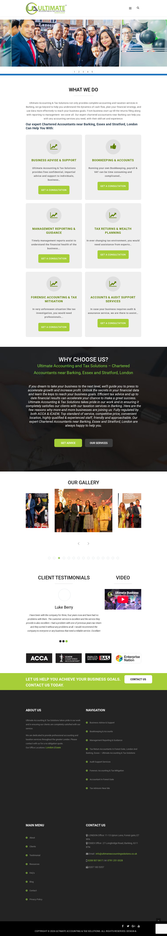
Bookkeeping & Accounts (101, 731)
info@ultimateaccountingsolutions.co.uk (116, 853)
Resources (34, 864)
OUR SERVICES (99, 443)
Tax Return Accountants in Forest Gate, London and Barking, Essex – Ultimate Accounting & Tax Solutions (111, 751)
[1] (60, 641)
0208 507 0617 (95, 860)
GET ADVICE (68, 443)
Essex (58, 747)
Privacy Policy (36, 899)
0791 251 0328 (115, 860)
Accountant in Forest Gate (102, 779)
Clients (33, 846)
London (49, 747)
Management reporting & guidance (106, 740)
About (32, 837)
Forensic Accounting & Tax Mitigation (107, 770)
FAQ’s (32, 873)
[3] (66, 641)
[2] (63, 641)
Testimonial (35, 855)
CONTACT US (138, 679)
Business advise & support (102, 722)
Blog (32, 882)
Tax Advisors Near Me (100, 788)
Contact (33, 890)
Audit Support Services (100, 762)
